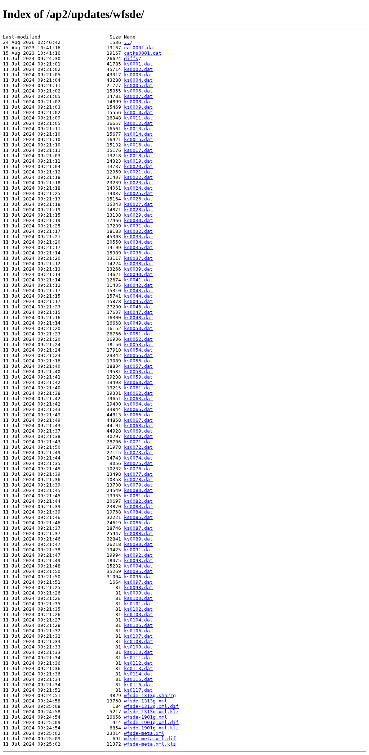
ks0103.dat (138, 614)
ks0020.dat (138, 166)
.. (127, 42)
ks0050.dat (138, 328)
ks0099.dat (138, 593)
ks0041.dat (138, 279)
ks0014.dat (138, 134)
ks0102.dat (138, 609)
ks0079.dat (138, 485)
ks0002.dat (138, 69)
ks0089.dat (138, 539)
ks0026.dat (138, 199)
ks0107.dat (138, 636)
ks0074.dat (138, 458)
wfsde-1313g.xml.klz (151, 711)
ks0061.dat (138, 387)
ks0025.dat (138, 193)
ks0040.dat (138, 274)
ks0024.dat (138, 188)
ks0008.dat (138, 101)
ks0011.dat (138, 118)
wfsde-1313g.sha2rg (150, 695)
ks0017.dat (138, 150)
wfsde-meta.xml (144, 733)
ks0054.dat (138, 350)
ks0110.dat (138, 652)
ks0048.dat (138, 317)
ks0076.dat (138, 468)
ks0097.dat (138, 582)
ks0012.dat (138, 123)
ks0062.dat (138, 393)
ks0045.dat (138, 301)
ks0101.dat (138, 603)
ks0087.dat (138, 528)
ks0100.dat (138, 598)
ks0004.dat (138, 80)
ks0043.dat (138, 290)
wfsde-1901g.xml (145, 717)
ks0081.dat (138, 495)
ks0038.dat (138, 263)
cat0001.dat (140, 47)
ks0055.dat (138, 355)
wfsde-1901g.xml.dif (151, 722)
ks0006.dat (138, 91)
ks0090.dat (138, 544)
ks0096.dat (138, 576)
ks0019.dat (138, 161)
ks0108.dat (138, 641)
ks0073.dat (138, 452)
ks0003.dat (138, 74)
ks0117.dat (138, 690)
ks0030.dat (138, 220)
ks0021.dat (138, 172)
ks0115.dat (138, 679)
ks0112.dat (138, 663)
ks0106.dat (138, 630)
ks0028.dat (138, 209)
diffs (131, 58)
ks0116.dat (138, 684)
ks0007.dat (138, 96)
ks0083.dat (138, 506)
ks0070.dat (138, 436)
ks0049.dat (138, 323)
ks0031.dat (138, 226)
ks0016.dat (138, 145)
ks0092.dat (138, 555)
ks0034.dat (138, 242)
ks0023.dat (138, 182)
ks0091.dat (138, 549)
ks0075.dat (138, 463)
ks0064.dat (138, 404)
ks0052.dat (138, 339)
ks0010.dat (138, 112)
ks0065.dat (138, 409)
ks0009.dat (138, 107)
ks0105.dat (138, 625)
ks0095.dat (138, 571)
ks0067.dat (138, 420)
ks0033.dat (138, 236)
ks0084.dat (138, 512)
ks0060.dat (138, 382)
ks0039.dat (138, 269)
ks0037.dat (138, 258)
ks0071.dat (138, 441)
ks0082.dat (138, 501)
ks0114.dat (138, 674)
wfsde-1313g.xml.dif (151, 706)
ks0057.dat (138, 366)
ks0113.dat (138, 668)
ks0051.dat (138, 333)
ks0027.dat (138, 204)
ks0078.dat (138, 479)
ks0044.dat (138, 296)
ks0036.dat (138, 253)
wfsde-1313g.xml (145, 701)
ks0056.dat (138, 360)
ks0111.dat (138, 657)
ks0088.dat (138, 533)
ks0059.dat (138, 377)
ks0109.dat (138, 647)
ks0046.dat (138, 306)
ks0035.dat (138, 247)
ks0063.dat (138, 398)
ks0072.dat (138, 447)
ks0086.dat (138, 522)
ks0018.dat (138, 155)
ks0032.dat (138, 231)
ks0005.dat (138, 85)
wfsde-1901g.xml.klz (151, 728)
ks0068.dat (138, 425)
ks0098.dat (138, 587)
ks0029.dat (138, 215)
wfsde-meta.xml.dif (150, 738)
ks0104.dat (138, 620)
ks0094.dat (138, 566)
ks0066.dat (138, 414)
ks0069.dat (138, 431)
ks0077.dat (138, 474)
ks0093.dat (138, 560)
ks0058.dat (138, 371)
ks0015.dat (138, 139)
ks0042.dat (138, 285)
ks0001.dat (138, 64)
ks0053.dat (138, 344)
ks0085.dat (138, 517)
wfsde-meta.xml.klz (150, 744)
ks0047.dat (138, 312)
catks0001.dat (142, 53)
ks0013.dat (138, 128)
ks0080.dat (138, 490)
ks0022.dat (138, 177)
